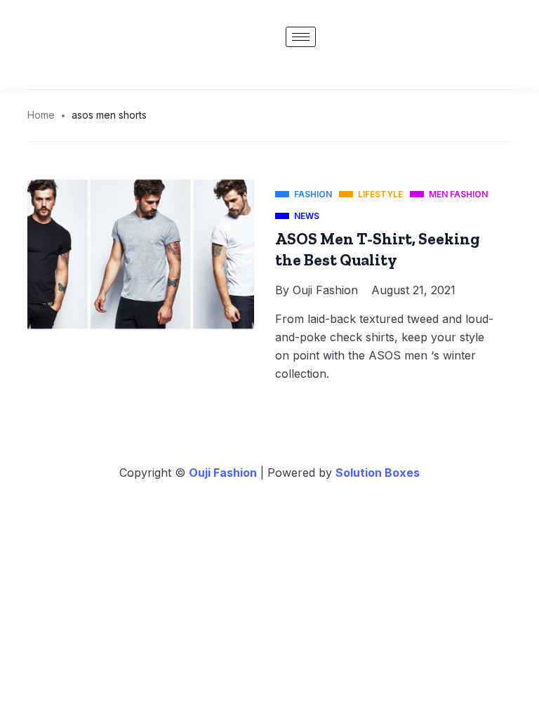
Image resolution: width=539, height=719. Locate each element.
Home (41, 115)
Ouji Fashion (325, 290)
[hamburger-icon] (301, 37)
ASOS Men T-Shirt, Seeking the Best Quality (377, 249)
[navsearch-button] (513, 39)
